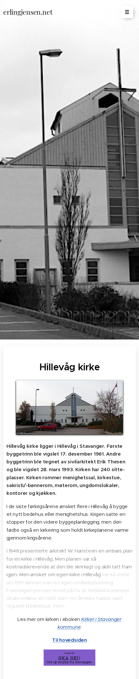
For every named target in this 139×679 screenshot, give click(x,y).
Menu (127, 12)
